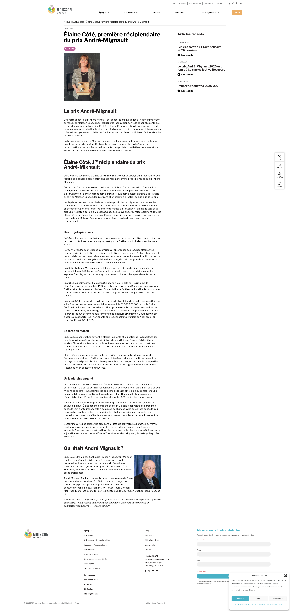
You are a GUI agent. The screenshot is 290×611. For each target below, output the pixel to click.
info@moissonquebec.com (157, 559)
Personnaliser (278, 599)
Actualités (182, 3)
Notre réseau (89, 550)
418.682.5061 (151, 556)
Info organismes (209, 12)
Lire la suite (187, 55)
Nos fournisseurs (90, 554)
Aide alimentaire (195, 3)
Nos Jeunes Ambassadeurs (95, 545)
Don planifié (208, 3)
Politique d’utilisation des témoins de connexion (249, 604)
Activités (156, 12)
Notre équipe (89, 535)
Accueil (68, 21)
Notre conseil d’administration (96, 540)
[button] (285, 575)
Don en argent (89, 575)
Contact (219, 3)
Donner (237, 12)
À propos (103, 12)
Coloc (77, 603)
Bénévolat (179, 12)
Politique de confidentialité (274, 604)
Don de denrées (131, 12)
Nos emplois (88, 564)
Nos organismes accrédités (95, 559)
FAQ (174, 3)
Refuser (259, 599)
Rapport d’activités (91, 568)
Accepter (240, 599)
